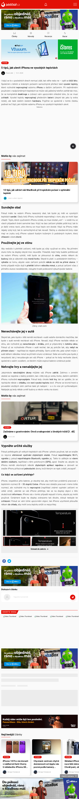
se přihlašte (45, 601)
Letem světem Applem (15, 198)
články (11, 734)
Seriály (7, 427)
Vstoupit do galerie (38, 549)
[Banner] (39, 788)
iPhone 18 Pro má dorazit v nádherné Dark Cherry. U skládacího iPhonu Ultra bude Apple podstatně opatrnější (15, 764)
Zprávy (37, 757)
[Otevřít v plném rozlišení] (39, 298)
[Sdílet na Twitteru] (8, 561)
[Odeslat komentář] (72, 597)
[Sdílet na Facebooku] (3, 561)
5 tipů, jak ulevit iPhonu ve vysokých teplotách (29, 67)
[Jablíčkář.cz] (10, 4)
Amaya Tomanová (13, 772)
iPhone (4, 63)
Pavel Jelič (9, 73)
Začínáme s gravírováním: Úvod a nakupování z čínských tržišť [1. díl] (38, 431)
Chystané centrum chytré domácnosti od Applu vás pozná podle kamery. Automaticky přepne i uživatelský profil (46, 764)
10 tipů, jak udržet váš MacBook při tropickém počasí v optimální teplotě (36, 191)
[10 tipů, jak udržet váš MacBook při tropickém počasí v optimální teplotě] (39, 173)
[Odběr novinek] (45, 4)
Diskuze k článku (9, 589)
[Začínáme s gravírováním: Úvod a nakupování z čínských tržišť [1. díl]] (39, 413)
